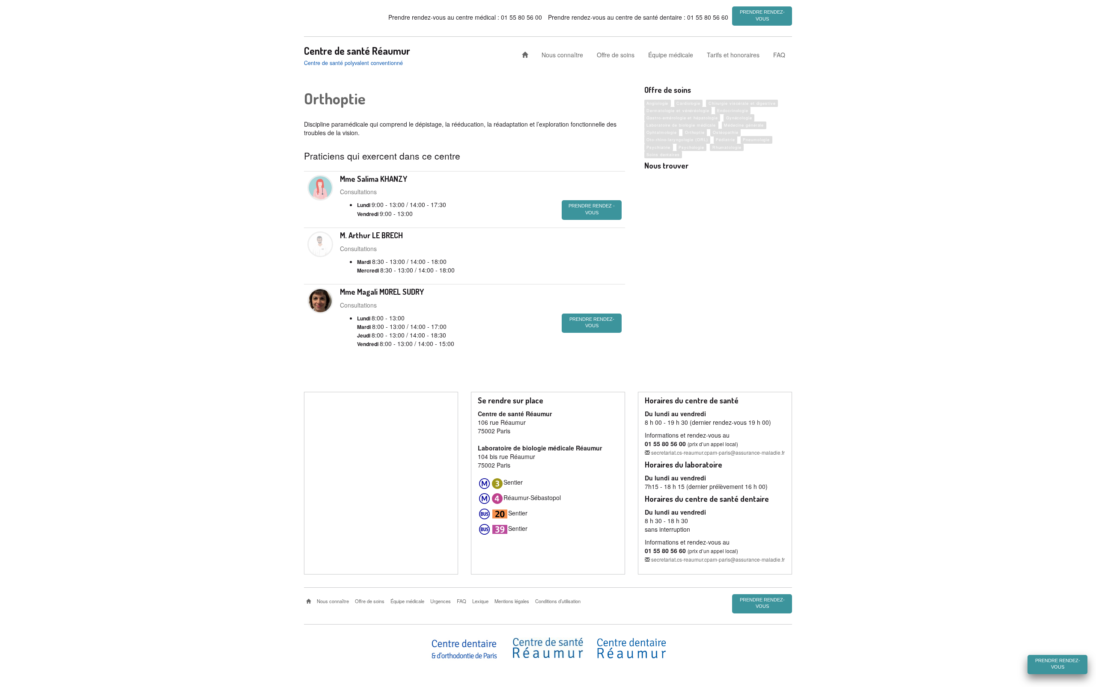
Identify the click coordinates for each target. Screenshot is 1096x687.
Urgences (440, 601)
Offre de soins (615, 54)
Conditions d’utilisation (558, 601)
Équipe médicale (670, 54)
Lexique (480, 601)
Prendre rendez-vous (762, 15)
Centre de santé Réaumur (357, 50)
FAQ (779, 54)
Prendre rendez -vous (592, 209)
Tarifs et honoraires (733, 54)
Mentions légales (511, 601)
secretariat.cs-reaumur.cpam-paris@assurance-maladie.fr (717, 452)
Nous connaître (562, 54)
